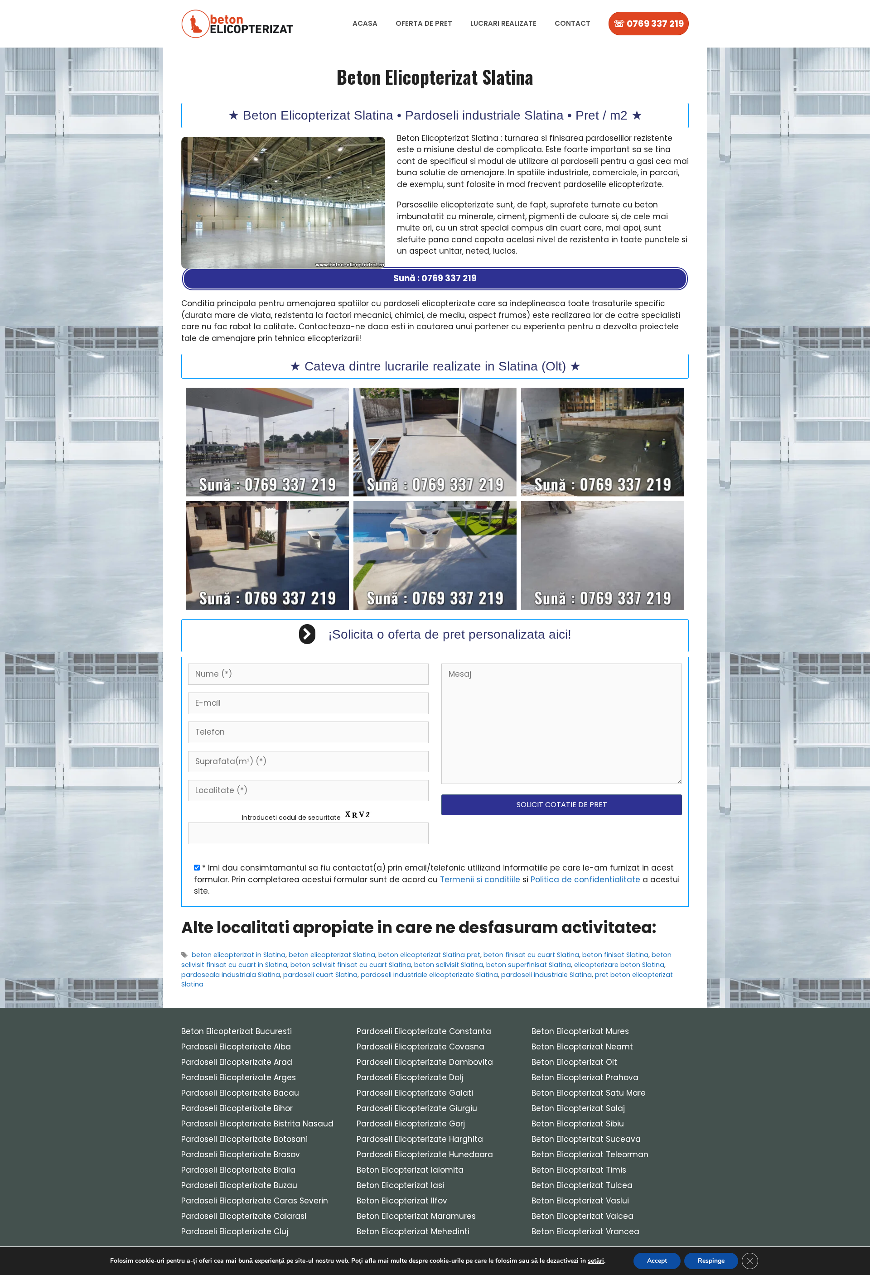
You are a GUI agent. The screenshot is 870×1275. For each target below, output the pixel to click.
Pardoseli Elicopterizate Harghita (420, 1139)
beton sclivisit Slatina (448, 964)
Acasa (365, 23)
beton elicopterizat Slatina (332, 954)
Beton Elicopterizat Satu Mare (589, 1092)
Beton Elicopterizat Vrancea (585, 1231)
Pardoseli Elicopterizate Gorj (411, 1123)
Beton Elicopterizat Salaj (578, 1108)
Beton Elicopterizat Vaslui (580, 1200)
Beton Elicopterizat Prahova (585, 1077)
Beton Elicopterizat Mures (580, 1031)
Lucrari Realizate (503, 23)
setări (596, 1261)
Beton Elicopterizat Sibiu (578, 1123)
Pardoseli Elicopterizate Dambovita (425, 1062)
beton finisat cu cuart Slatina (531, 954)
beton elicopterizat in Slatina (238, 954)
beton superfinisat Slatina (528, 964)
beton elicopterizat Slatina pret (429, 954)
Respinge (711, 1260)
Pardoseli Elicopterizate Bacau (240, 1092)
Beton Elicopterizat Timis (579, 1169)
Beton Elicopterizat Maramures (416, 1216)
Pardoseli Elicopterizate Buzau (239, 1185)
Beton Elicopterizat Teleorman (590, 1154)
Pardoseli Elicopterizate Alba (236, 1046)
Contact (572, 23)
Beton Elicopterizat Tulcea (582, 1185)
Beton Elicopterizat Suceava (586, 1139)
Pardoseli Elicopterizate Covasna (420, 1046)
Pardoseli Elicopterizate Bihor (237, 1108)
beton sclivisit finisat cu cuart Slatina (350, 964)
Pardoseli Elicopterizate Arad (236, 1062)
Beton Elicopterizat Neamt (582, 1046)
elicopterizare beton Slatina (619, 964)
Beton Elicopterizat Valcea (582, 1216)
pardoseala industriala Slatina (230, 974)
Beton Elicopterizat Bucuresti (236, 1031)
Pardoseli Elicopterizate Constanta (424, 1031)
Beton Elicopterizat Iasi (400, 1185)
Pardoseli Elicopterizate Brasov (240, 1154)
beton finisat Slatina (615, 954)
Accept (657, 1260)
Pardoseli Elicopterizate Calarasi (243, 1216)
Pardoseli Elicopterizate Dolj (410, 1077)
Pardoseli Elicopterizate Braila (238, 1169)
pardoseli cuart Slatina (320, 974)
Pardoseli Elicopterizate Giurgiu (417, 1108)
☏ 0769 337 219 (649, 23)
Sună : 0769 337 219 (435, 278)
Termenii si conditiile (480, 879)
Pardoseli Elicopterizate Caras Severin (254, 1200)
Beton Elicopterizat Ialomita (410, 1169)
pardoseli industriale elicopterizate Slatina (429, 974)
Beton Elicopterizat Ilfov (402, 1200)
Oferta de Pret (424, 23)
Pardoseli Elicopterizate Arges (238, 1077)
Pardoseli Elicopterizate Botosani (244, 1139)
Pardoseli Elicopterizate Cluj (234, 1231)
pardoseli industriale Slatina (546, 974)
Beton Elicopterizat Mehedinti (413, 1231)
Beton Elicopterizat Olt (574, 1062)
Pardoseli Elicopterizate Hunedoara (425, 1154)
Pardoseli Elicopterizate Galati (415, 1092)
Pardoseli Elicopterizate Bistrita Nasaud (257, 1123)
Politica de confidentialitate (585, 879)
